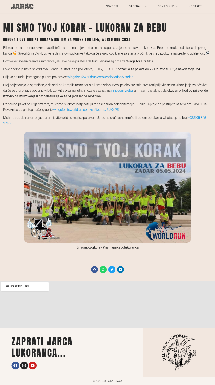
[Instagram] (24, 365)
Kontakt (195, 6)
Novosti (112, 6)
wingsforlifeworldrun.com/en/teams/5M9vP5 (86, 110)
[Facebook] (15, 365)
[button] (94, 269)
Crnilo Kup (166, 6)
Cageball (136, 6)
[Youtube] (33, 365)
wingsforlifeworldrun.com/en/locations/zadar (100, 77)
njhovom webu (122, 90)
